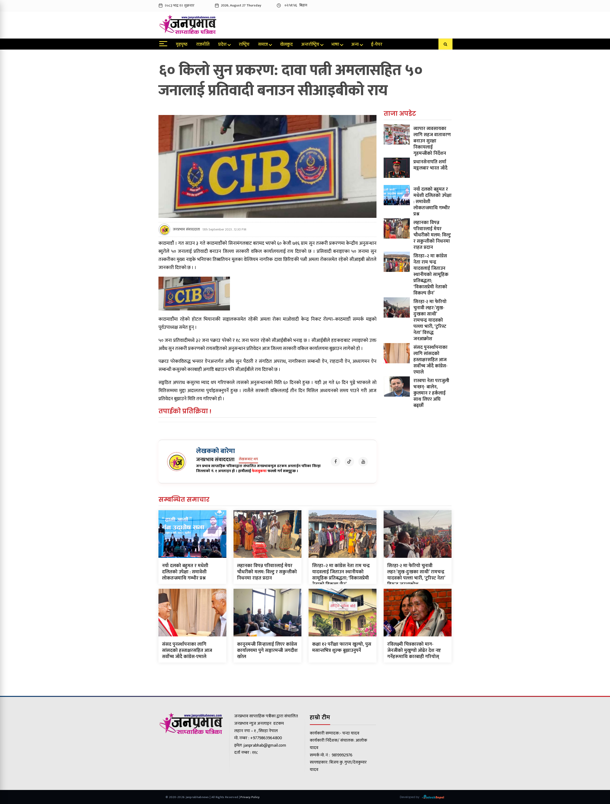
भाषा (335, 45)
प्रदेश (222, 45)
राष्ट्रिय (244, 45)
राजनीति (203, 45)
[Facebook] (335, 461)
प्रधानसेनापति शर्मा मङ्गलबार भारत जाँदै (430, 165)
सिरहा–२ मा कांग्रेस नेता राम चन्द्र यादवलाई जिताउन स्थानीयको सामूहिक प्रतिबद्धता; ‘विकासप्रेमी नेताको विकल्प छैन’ (430, 274)
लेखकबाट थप (248, 459)
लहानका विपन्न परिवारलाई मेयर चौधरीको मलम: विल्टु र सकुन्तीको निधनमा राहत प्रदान (432, 235)
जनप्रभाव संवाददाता (186, 229)
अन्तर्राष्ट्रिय (310, 45)
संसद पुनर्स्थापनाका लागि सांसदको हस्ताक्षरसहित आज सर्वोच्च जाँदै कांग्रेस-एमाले (430, 359)
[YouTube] (363, 461)
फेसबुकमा (259, 471)
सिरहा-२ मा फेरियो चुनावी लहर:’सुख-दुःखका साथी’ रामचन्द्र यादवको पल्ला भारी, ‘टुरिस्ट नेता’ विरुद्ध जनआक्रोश (430, 320)
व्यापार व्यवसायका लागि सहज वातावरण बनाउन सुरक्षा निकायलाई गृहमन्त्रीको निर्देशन (432, 141)
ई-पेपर (376, 45)
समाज (263, 45)
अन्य (355, 45)
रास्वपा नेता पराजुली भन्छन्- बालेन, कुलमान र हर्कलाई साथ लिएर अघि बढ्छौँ (431, 393)
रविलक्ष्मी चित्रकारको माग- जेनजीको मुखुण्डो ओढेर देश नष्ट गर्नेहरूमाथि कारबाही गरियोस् (414, 650)
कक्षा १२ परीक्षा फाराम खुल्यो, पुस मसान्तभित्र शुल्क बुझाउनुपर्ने (341, 647)
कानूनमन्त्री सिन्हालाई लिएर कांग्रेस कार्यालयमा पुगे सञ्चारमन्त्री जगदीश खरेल (267, 650)
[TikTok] (349, 461)
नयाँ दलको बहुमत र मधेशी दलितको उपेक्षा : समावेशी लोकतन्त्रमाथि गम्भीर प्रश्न (185, 572)
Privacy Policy (249, 797)
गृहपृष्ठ (182, 45)
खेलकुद (286, 45)
